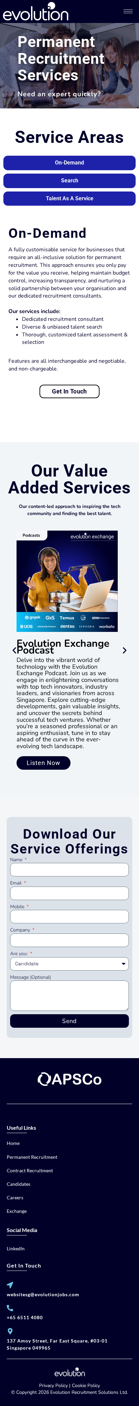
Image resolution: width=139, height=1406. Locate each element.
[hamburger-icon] (128, 11)
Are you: (19, 953)
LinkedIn (16, 1248)
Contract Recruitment (30, 1170)
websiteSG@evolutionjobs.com (43, 1294)
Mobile (18, 906)
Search (69, 180)
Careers (15, 1197)
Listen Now (43, 762)
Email (16, 883)
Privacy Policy (53, 1385)
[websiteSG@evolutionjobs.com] (10, 1285)
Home (13, 1143)
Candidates (18, 1184)
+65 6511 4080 (25, 1317)
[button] (14, 650)
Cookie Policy (86, 1385)
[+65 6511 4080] (10, 1308)
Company (20, 930)
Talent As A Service (69, 198)
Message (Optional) (30, 977)
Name (17, 860)
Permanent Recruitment (32, 1157)
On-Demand (69, 162)
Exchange (17, 1211)
